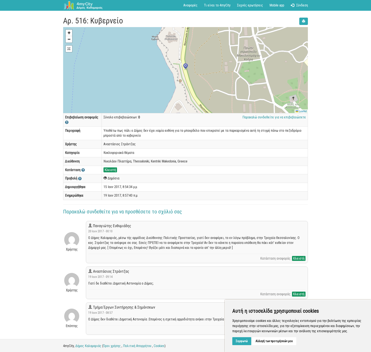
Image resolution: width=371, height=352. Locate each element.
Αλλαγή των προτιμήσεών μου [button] (274, 341)
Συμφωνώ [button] (242, 341)
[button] (185, 66)
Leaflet (302, 111)
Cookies (159, 346)
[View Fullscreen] (69, 49)
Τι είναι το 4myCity (217, 5)
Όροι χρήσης (112, 346)
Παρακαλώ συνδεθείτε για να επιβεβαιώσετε (274, 117)
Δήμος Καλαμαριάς (88, 346)
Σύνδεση (302, 5)
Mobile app (276, 5)
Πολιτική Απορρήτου (137, 346)
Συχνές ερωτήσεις (250, 5)
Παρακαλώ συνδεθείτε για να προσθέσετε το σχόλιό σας (122, 212)
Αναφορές (190, 5)
